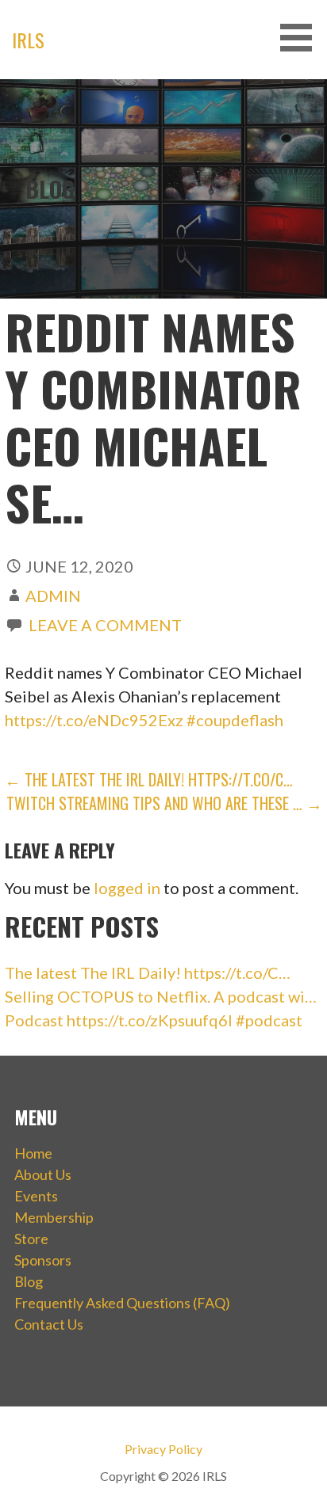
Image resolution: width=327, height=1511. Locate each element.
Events (36, 1196)
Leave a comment (105, 624)
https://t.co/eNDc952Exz (94, 719)
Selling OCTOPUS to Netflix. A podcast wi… (161, 996)
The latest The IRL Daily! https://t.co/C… (147, 972)
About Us (42, 1174)
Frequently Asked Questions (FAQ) (122, 1302)
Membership (54, 1217)
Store (31, 1238)
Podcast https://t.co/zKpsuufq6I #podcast (153, 1020)
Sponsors (42, 1260)
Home (33, 1153)
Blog (28, 1281)
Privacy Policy (163, 1448)
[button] (301, 37)
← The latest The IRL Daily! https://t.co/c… (149, 779)
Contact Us (48, 1324)
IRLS (28, 39)
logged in (127, 887)
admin (53, 595)
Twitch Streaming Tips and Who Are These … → (164, 803)
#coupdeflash (235, 719)
